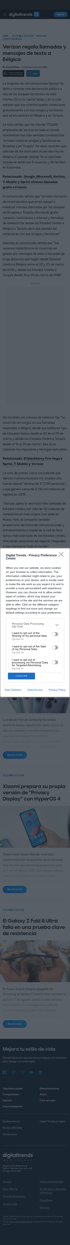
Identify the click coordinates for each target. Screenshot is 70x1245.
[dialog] (35, 622)
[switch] (55, 634)
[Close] (62, 555)
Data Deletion (13, 689)
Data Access (35, 689)
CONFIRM (21, 676)
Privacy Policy (57, 689)
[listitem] (35, 625)
